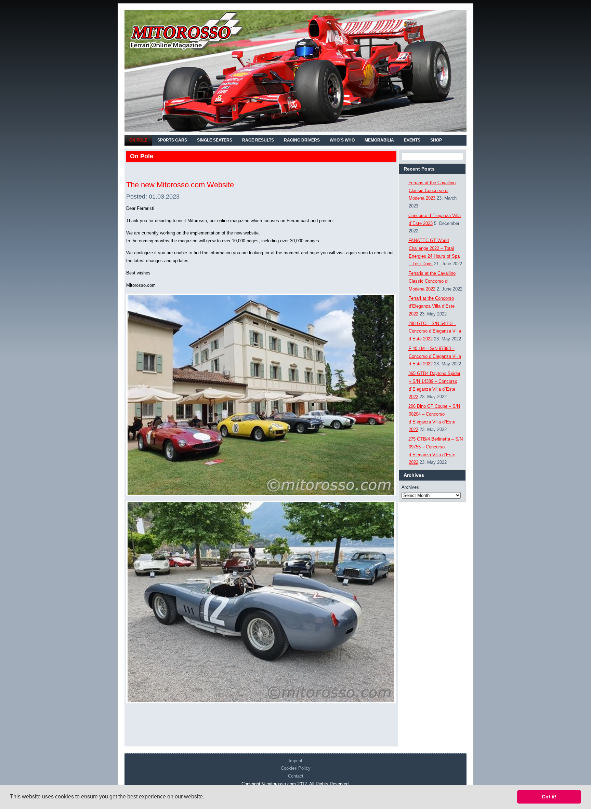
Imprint (295, 760)
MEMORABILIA (379, 140)
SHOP (436, 140)
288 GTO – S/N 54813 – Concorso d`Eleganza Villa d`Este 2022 (434, 331)
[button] (207, 797)
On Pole (138, 140)
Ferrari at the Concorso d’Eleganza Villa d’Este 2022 (431, 306)
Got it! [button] (549, 796)
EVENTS (412, 140)
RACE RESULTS (258, 140)
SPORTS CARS (172, 140)
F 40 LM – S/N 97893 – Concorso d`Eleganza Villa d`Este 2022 (434, 356)
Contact (295, 776)
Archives (410, 487)
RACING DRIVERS (302, 140)
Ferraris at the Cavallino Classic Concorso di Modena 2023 (432, 190)
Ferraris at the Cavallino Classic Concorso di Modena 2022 (432, 281)
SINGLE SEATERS (214, 140)
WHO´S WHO (342, 140)
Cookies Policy (296, 768)
